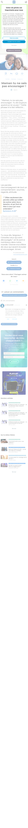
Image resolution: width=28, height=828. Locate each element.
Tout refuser (14, 45)
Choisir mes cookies (14, 38)
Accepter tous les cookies (14, 41)
